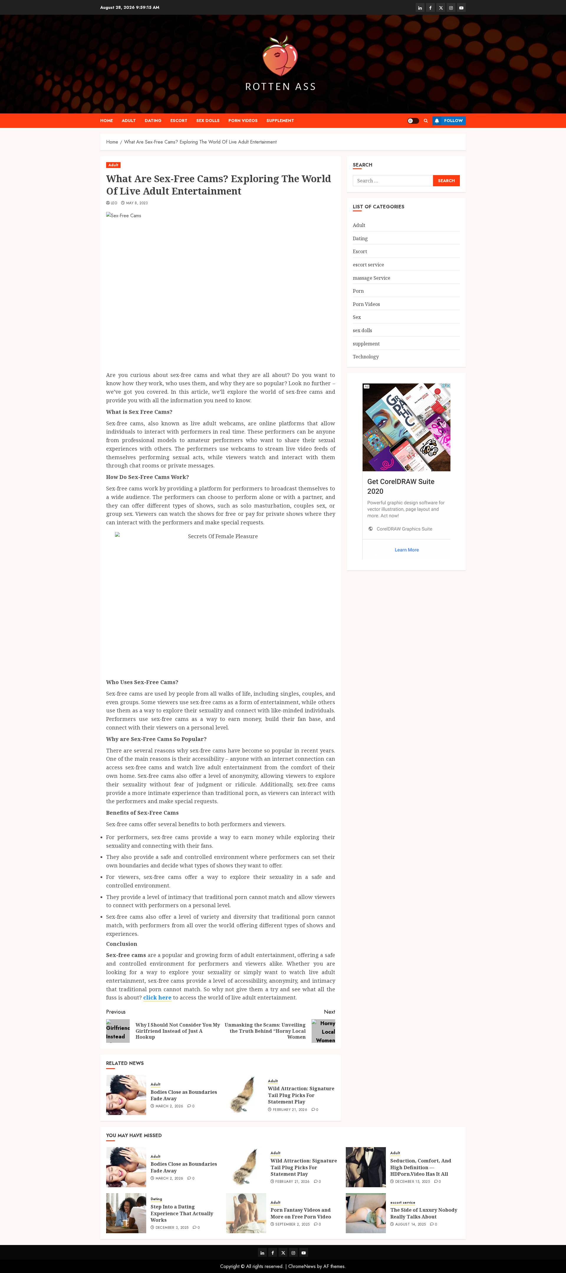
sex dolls (208, 120)
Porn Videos (243, 120)
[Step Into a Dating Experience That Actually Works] (126, 1213)
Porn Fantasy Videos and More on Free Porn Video (301, 1213)
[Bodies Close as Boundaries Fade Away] (126, 1095)
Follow (453, 120)
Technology (366, 356)
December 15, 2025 (412, 1182)
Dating (153, 120)
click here (157, 997)
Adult (129, 120)
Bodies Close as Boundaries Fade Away (184, 1095)
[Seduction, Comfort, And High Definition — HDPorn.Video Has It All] (366, 1167)
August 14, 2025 (410, 1224)
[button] (426, 120)
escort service (368, 264)
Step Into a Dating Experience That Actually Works (182, 1213)
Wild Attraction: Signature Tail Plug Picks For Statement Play (301, 1095)
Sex (357, 317)
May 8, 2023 (137, 203)
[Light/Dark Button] (413, 121)
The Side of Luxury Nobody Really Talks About (423, 1213)
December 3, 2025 (172, 1228)
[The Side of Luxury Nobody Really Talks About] (366, 1213)
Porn (358, 291)
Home (106, 120)
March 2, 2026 (169, 1106)
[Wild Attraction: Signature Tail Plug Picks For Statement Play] (243, 1095)
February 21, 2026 (290, 1110)
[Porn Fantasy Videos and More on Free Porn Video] (246, 1213)
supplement (280, 120)
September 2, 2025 (292, 1224)
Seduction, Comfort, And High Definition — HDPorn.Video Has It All (420, 1167)
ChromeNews (302, 1266)
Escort (178, 120)
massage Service (371, 278)
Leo (114, 203)
